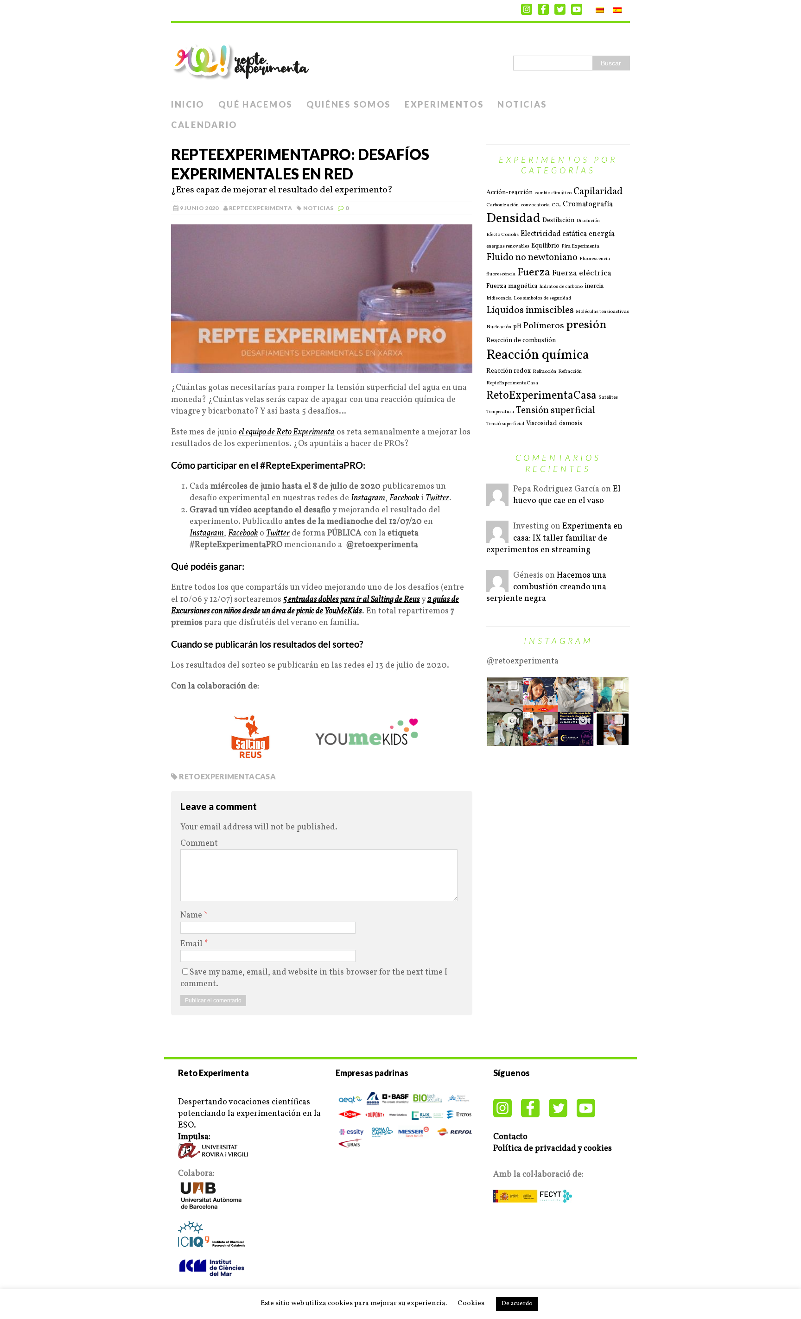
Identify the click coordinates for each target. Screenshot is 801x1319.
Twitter (278, 533)
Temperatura (500, 412)
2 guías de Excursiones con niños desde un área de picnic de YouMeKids (315, 605)
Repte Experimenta (260, 207)
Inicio (187, 104)
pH (517, 326)
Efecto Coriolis (502, 235)
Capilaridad (598, 191)
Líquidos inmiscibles (530, 310)
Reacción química (537, 355)
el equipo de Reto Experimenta (287, 432)
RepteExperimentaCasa (512, 383)
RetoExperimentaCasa (227, 776)
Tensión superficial (555, 410)
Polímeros (543, 326)
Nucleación (498, 327)
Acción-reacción (509, 192)
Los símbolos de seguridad (542, 298)
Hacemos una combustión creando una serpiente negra (546, 587)
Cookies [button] (471, 1303)
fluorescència (500, 274)
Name (192, 915)
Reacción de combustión (521, 340)
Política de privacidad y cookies (552, 1148)
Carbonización (502, 205)
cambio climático (553, 193)
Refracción (544, 372)
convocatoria (535, 205)
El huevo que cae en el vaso (567, 495)
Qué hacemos (255, 104)
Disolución (588, 221)
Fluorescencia (594, 259)
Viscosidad (541, 423)
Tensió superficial (505, 424)
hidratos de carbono (561, 287)
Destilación (558, 220)
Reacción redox (508, 371)
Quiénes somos (348, 104)
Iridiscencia (499, 298)
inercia (594, 286)
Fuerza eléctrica (581, 273)
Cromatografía (588, 204)
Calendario (204, 125)
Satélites (608, 398)
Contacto (510, 1137)
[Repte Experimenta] (400, 59)
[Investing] (497, 537)
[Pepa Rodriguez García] (497, 500)
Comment (199, 843)
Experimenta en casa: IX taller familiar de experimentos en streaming (554, 538)
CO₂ (556, 205)
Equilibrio (545, 246)
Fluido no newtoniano (532, 257)
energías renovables (507, 246)
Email (192, 944)
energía (602, 234)
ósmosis (570, 423)
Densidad (513, 219)
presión (586, 325)
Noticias (522, 104)
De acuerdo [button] (517, 1304)
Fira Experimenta (580, 246)
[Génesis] (497, 586)
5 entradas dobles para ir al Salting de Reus (351, 599)
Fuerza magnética (512, 286)
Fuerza (533, 272)
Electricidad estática (554, 234)
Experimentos (444, 104)
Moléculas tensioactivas (602, 312)
